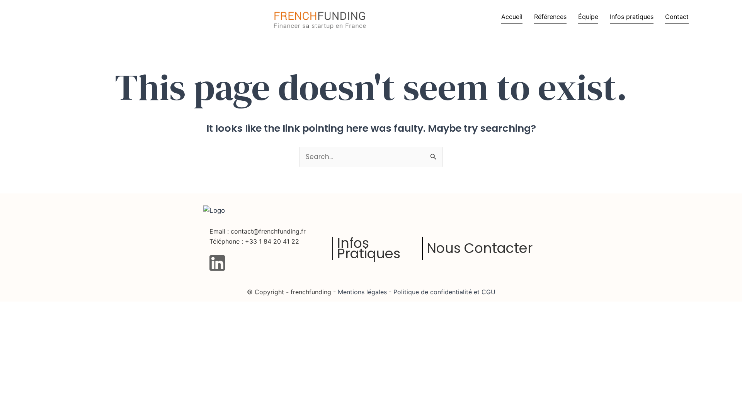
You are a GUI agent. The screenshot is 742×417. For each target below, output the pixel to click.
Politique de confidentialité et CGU (443, 292)
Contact (677, 16)
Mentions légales (362, 292)
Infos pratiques (632, 16)
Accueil (511, 16)
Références (550, 16)
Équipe (588, 16)
